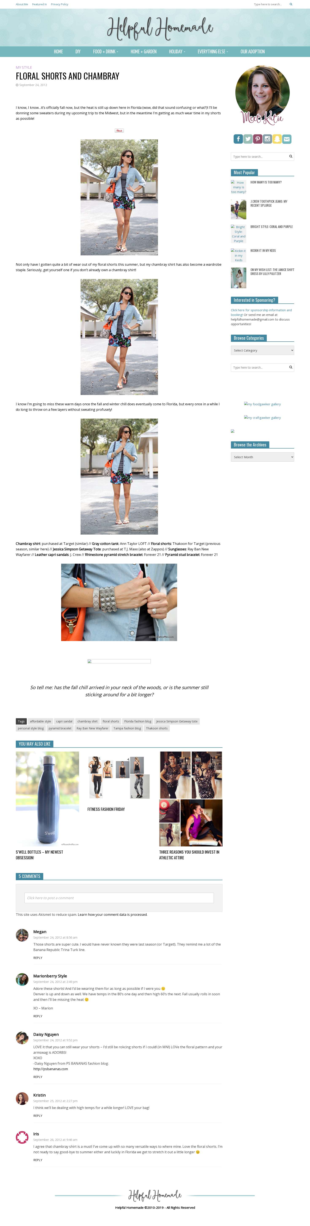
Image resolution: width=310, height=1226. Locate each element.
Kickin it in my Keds (263, 250)
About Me (22, 4)
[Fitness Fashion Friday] (119, 777)
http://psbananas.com (50, 1069)
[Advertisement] (262, 533)
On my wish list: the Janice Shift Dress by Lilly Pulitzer (272, 272)
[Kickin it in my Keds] (238, 255)
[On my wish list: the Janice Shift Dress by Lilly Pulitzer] (238, 277)
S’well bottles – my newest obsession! (39, 854)
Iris (36, 1133)
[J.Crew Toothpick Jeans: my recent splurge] (238, 209)
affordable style (40, 721)
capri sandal (64, 721)
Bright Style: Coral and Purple (272, 227)
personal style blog (31, 728)
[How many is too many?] (238, 187)
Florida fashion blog (137, 721)
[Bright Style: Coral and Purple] (238, 233)
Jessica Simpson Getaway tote (177, 721)
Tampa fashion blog (127, 728)
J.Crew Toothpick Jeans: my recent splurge (269, 203)
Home (58, 51)
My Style (24, 67)
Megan (39, 931)
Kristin (39, 1095)
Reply (37, 958)
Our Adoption (253, 51)
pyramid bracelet (60, 728)
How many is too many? (266, 182)
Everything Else (211, 51)
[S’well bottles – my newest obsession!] (47, 798)
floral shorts (111, 721)
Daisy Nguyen (46, 1034)
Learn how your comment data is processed (112, 914)
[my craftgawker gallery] (262, 417)
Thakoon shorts (157, 728)
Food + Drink (104, 51)
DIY (78, 51)
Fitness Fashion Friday (106, 809)
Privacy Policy (59, 4)
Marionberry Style (50, 975)
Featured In (39, 4)
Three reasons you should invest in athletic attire (189, 854)
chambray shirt (87, 721)
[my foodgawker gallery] (262, 403)
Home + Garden (143, 51)
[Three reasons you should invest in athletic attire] (190, 798)
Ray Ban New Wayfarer (92, 728)
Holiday (175, 51)
